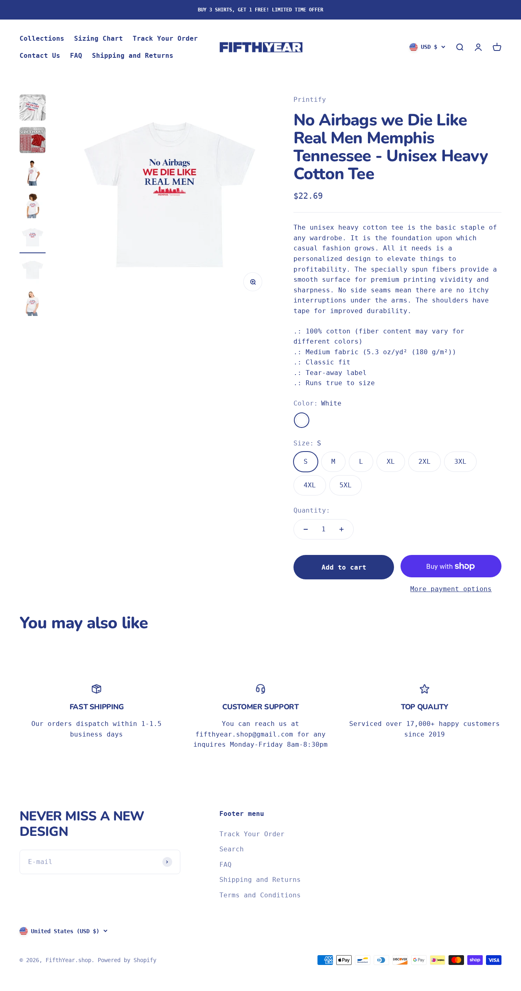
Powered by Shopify (127, 960)
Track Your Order (165, 38)
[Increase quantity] (341, 529)
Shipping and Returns (132, 55)
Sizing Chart (98, 38)
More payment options (451, 589)
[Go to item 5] (33, 239)
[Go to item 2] (33, 141)
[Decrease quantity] (305, 529)
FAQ (76, 55)
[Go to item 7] (33, 304)
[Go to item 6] (33, 271)
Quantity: (311, 510)
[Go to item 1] (33, 108)
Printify (309, 99)
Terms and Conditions (260, 895)
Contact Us (40, 55)
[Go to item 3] (33, 174)
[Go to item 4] (33, 206)
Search (231, 849)
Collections (42, 38)
